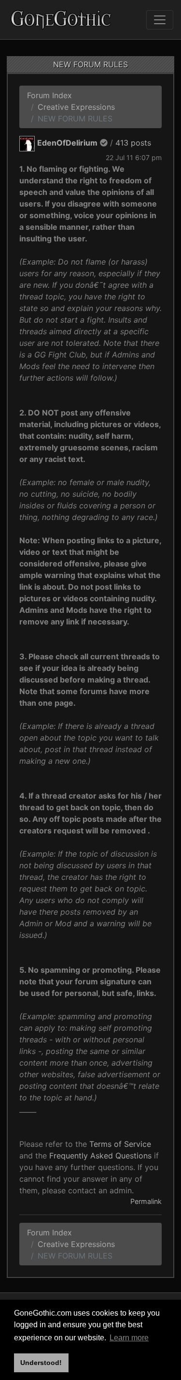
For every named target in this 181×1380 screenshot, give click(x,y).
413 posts (133, 143)
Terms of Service (120, 1144)
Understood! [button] (41, 1362)
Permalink (146, 1201)
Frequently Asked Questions (100, 1155)
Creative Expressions (76, 107)
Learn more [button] (129, 1338)
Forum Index (49, 95)
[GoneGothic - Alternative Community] (61, 19)
